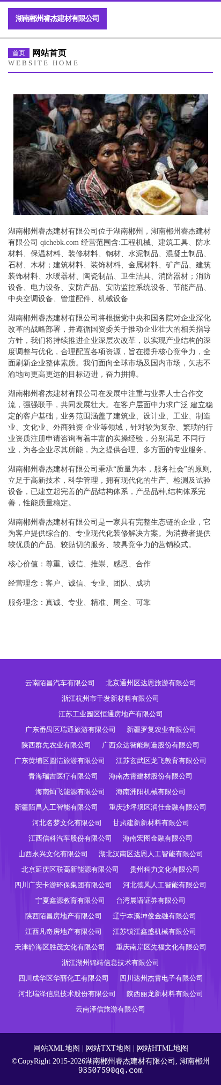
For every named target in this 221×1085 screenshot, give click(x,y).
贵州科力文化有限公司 (165, 869)
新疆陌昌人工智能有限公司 (56, 807)
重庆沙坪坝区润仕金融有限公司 (158, 807)
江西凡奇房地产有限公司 (63, 931)
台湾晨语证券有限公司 (151, 900)
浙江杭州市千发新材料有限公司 (110, 698)
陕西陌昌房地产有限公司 (63, 915)
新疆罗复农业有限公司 (161, 729)
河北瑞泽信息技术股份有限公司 (67, 993)
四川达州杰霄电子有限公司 (161, 978)
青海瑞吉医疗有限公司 (63, 776)
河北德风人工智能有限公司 (165, 884)
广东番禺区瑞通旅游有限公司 (70, 729)
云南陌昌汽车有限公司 (60, 682)
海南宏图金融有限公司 (158, 838)
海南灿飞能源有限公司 (70, 791)
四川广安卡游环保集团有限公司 (63, 884)
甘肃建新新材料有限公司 (151, 822)
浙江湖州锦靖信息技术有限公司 (110, 962)
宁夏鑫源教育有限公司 (70, 900)
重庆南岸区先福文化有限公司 (161, 947)
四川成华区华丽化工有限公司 (63, 978)
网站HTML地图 (162, 1048)
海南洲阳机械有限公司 (151, 791)
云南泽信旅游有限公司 (110, 1009)
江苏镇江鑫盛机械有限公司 (154, 931)
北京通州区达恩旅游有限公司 (151, 682)
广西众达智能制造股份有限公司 (151, 745)
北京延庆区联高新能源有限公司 (70, 869)
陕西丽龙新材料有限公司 (165, 993)
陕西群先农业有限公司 (56, 745)
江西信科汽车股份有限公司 (70, 838)
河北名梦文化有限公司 (67, 822)
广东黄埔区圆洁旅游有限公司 (59, 760)
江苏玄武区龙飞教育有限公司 (161, 760)
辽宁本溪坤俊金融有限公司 (154, 915)
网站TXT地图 (108, 1048)
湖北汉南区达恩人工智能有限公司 (151, 853)
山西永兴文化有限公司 (53, 853)
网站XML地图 (56, 1048)
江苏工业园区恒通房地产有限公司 (110, 713)
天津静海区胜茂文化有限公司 (59, 947)
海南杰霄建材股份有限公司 (151, 776)
